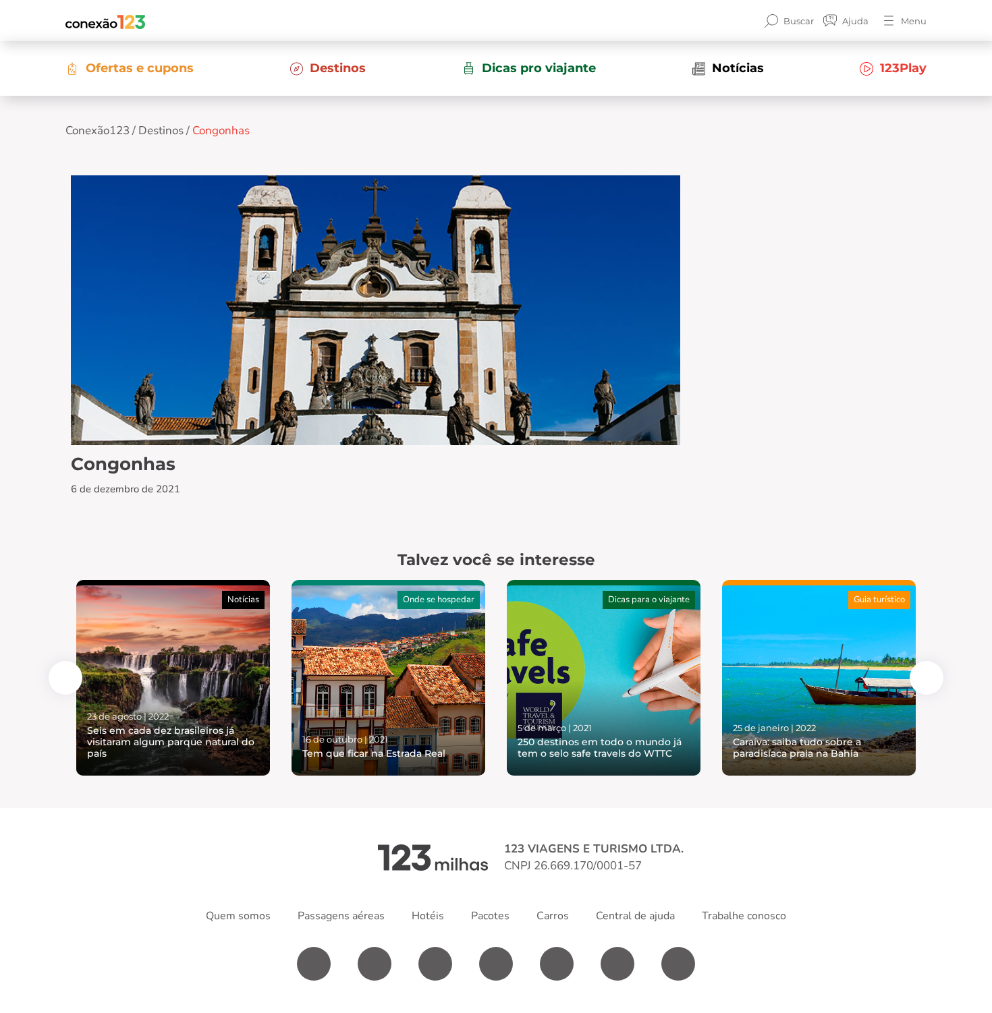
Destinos (338, 68)
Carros (552, 915)
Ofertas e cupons (140, 68)
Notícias (738, 68)
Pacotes (490, 915)
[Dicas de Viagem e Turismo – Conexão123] (105, 21)
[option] (173, 678)
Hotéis (428, 915)
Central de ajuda (635, 915)
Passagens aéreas (341, 915)
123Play (903, 68)
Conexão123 (97, 130)
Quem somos (238, 915)
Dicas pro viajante (539, 68)
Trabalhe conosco (744, 915)
